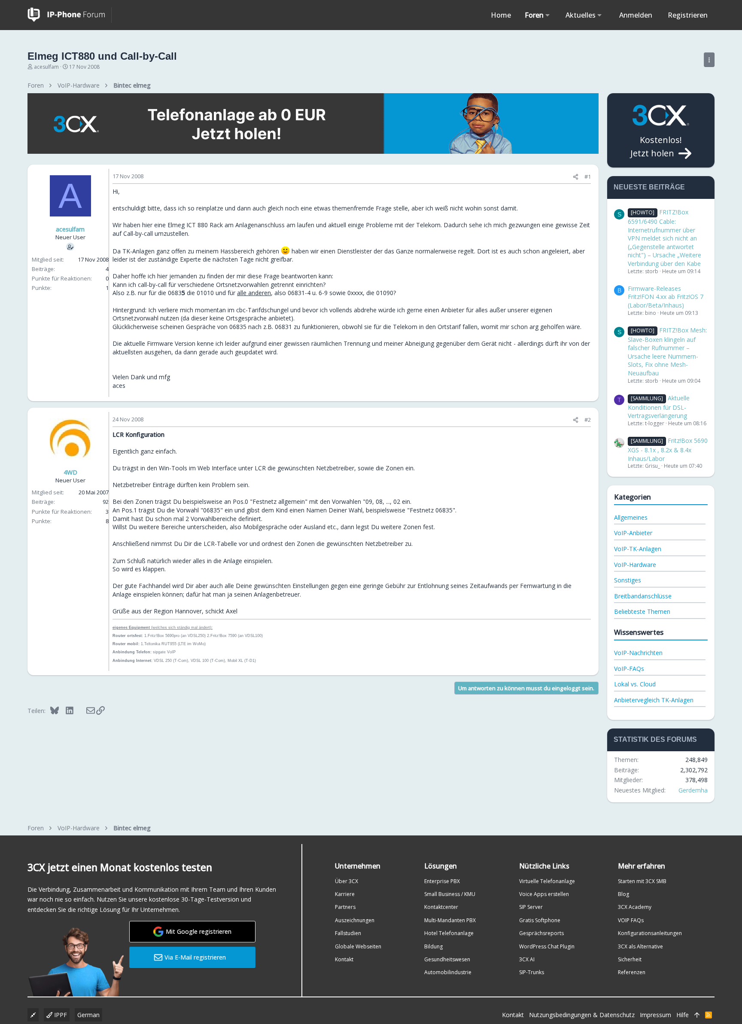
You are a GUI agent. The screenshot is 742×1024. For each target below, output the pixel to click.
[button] (548, 15)
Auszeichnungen (354, 920)
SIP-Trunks (531, 972)
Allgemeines (631, 517)
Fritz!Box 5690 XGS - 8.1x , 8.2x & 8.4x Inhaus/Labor (668, 449)
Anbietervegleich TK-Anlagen (653, 700)
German (88, 1015)
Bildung (433, 946)
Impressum (655, 1015)
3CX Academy (634, 907)
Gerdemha (693, 790)
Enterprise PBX (442, 881)
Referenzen (631, 972)
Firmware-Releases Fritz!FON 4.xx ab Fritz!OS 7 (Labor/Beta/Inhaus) (665, 296)
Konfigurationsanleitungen (650, 933)
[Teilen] (575, 177)
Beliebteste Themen (642, 611)
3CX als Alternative (640, 946)
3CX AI (527, 959)
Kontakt (344, 959)
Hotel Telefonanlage (449, 933)
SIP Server (531, 907)
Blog (623, 894)
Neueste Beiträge (649, 187)
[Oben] (696, 1015)
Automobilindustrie (447, 972)
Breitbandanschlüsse (643, 596)
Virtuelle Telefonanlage (547, 881)
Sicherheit (630, 959)
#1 (587, 176)
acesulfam (46, 66)
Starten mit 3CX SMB (642, 881)
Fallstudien (348, 933)
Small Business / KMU (449, 894)
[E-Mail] (84, 710)
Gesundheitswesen (447, 959)
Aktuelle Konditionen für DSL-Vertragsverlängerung (659, 407)
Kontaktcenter (441, 907)
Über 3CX (346, 881)
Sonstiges (627, 580)
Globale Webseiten (358, 946)
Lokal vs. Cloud (635, 684)
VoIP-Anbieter (633, 533)
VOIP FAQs (631, 920)
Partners (345, 907)
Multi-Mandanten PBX (450, 920)
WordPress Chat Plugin (547, 946)
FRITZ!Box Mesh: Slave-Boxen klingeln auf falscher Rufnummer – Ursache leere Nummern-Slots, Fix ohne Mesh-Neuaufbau (667, 351)
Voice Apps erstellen (544, 894)
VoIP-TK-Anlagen (637, 549)
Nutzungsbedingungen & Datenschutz (582, 1015)
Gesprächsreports (541, 933)
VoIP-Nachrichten (638, 653)
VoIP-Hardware (635, 565)
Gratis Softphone (539, 920)
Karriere (345, 894)
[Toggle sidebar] (709, 59)
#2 (587, 420)
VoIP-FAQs (629, 668)
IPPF (59, 1015)
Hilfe (682, 1015)
